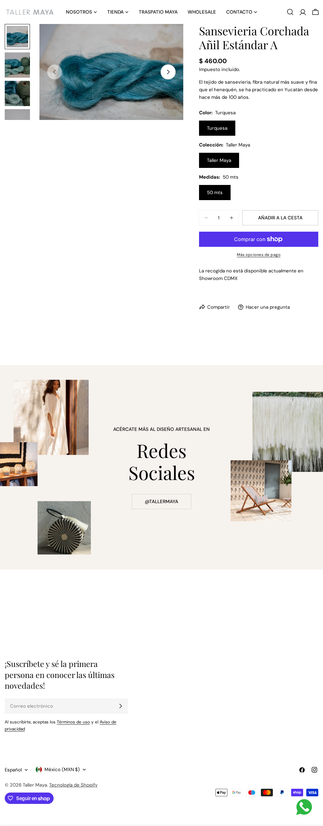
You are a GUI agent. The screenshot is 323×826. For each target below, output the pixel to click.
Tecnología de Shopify (73, 785)
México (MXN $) (62, 769)
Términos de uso (73, 722)
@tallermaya (161, 501)
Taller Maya (219, 160)
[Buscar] (290, 12)
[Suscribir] (120, 706)
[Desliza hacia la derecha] (168, 72)
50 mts (215, 192)
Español (13, 770)
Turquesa (217, 128)
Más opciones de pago (258, 254)
